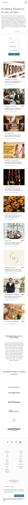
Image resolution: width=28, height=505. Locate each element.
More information (8, 492)
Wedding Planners (21, 466)
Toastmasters (21, 464)
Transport (7, 466)
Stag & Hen (21, 461)
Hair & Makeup (20, 456)
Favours (21, 453)
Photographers (21, 460)
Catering (7, 455)
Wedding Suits (21, 468)
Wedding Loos (7, 472)
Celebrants (7, 456)
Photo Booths (20, 458)
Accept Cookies (19, 496)
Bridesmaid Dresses (7, 452)
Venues (7, 468)
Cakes (7, 453)
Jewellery (7, 460)
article (16, 359)
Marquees (7, 461)
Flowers (21, 455)
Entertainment (20, 452)
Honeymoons (7, 458)
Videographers (7, 469)
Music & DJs (7, 464)
